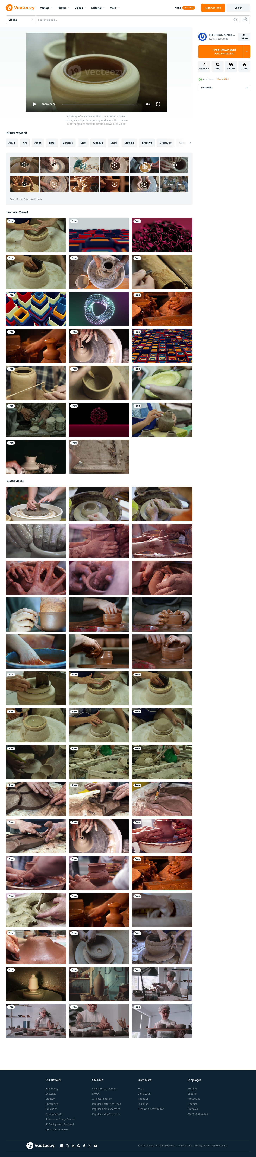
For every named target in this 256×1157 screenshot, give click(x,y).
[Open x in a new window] (90, 1145)
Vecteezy (51, 1093)
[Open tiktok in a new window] (84, 1145)
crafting (129, 142)
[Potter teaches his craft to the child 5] (162, 836)
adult (11, 142)
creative (147, 142)
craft (114, 142)
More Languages (198, 1113)
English (192, 1088)
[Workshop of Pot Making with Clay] (162, 309)
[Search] (235, 20)
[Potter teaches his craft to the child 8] (36, 873)
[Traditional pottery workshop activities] (162, 578)
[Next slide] (187, 143)
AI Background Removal (60, 1124)
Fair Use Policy (219, 1145)
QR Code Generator (57, 1129)
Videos (79, 7)
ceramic (68, 142)
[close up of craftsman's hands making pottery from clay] (162, 910)
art (25, 142)
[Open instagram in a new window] (67, 1145)
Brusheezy (52, 1088)
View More (174, 184)
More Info (206, 87)
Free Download (224, 51)
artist (37, 142)
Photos (62, 7)
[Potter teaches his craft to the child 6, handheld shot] (99, 541)
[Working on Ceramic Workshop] (36, 910)
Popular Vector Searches (106, 1103)
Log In (238, 7)
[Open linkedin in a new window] (73, 1145)
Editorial (96, 7)
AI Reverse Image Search (60, 1119)
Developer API (54, 1114)
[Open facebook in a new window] (61, 1145)
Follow (244, 38)
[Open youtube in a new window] (95, 1145)
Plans (177, 7)
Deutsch (193, 1103)
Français (193, 1109)
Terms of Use (185, 1145)
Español (192, 1093)
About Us (143, 1098)
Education (52, 1109)
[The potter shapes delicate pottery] (99, 578)
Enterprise (52, 1103)
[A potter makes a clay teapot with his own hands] (36, 383)
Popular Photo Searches (106, 1109)
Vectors (44, 7)
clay (83, 142)
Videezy (50, 1098)
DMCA (95, 1093)
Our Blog (143, 1103)
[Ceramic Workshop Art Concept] (36, 947)
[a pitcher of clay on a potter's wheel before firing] (99, 984)
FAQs (141, 1088)
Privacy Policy (202, 1145)
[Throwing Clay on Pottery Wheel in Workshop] (36, 346)
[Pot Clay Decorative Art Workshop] (99, 272)
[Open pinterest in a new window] (78, 1145)
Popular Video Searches (106, 1114)
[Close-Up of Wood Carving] (99, 457)
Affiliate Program (102, 1098)
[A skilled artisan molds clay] (162, 541)
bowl (52, 142)
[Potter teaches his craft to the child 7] (99, 873)
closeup (98, 142)
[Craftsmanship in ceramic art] (36, 578)
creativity (166, 142)
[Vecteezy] (20, 7)
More (113, 7)
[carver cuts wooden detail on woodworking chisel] (162, 272)
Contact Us (144, 1093)
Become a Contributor (151, 1109)
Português (194, 1098)
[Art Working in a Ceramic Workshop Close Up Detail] (36, 457)
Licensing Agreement (104, 1088)
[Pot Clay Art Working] (99, 346)
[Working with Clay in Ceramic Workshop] (36, 614)
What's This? (223, 79)
